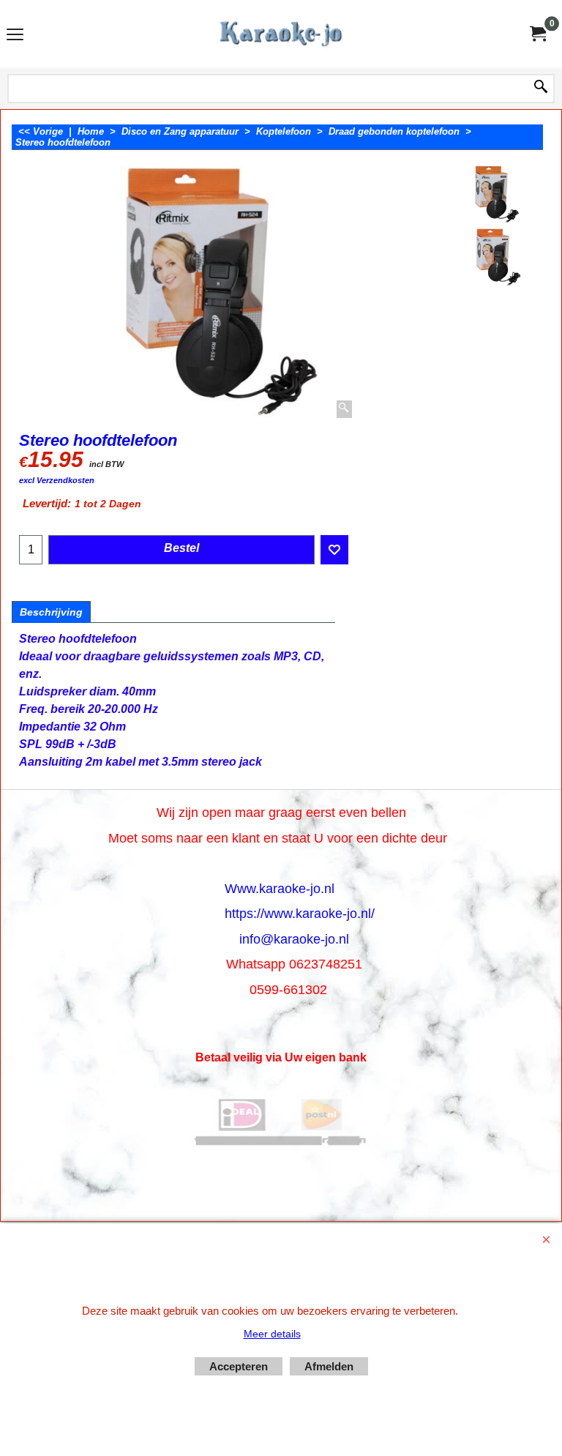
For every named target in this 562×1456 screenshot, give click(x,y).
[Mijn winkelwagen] (537, 34)
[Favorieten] (334, 550)
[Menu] (15, 35)
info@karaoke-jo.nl (294, 939)
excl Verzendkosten (56, 480)
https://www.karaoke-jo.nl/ (300, 913)
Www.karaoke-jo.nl (279, 888)
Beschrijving (51, 612)
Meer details (272, 1334)
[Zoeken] (540, 88)
